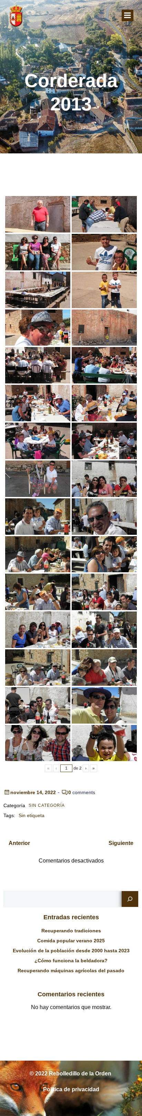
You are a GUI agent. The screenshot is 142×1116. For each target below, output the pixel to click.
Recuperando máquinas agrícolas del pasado (71, 970)
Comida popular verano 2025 (71, 940)
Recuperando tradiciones (71, 930)
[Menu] (127, 15)
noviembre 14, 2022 (33, 792)
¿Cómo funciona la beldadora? (71, 960)
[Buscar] (130, 899)
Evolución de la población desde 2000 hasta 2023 (71, 950)
